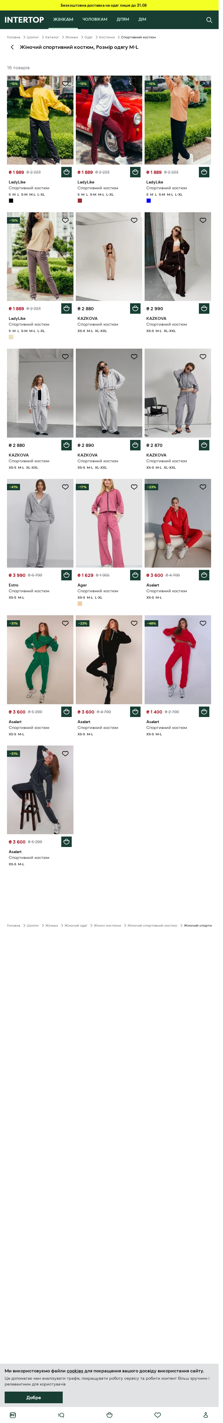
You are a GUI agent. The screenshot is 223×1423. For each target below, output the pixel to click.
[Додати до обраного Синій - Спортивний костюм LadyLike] (203, 84)
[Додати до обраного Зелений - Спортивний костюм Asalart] (65, 623)
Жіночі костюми (107, 925)
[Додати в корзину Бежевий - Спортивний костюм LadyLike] (66, 308)
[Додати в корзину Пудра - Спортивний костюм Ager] (135, 575)
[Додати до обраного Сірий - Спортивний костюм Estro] (65, 487)
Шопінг (33, 37)
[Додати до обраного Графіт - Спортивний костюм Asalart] (65, 753)
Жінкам (71, 37)
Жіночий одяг (75, 925)
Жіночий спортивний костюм (152, 925)
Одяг (88, 37)
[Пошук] (209, 20)
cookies (75, 1370)
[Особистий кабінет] (206, 1415)
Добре (33, 1397)
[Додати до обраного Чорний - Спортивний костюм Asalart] (134, 623)
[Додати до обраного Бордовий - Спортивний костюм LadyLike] (134, 84)
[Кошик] (109, 1415)
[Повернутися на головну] (24, 20)
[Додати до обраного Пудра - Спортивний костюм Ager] (134, 487)
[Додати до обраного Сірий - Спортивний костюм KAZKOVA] (65, 357)
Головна (13, 37)
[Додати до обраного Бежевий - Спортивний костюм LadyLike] (65, 220)
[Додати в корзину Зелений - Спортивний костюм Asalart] (66, 712)
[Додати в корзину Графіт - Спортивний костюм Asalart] (66, 842)
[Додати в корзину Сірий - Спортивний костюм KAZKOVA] (66, 445)
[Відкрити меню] (61, 1415)
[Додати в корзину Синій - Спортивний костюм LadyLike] (204, 172)
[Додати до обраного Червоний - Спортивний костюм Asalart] (203, 487)
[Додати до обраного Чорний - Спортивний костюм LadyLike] (65, 84)
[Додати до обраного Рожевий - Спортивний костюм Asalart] (203, 623)
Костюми (107, 37)
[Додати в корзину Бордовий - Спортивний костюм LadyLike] (135, 172)
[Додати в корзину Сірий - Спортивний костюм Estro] (66, 575)
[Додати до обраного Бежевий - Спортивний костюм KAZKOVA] (134, 220)
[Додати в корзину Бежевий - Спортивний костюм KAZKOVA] (135, 308)
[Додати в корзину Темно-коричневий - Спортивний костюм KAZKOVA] (204, 308)
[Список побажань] (157, 1415)
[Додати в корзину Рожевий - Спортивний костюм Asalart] (204, 712)
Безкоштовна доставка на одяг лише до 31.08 (104, 5)
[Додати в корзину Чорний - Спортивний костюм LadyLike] (66, 172)
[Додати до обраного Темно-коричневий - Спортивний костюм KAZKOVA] (203, 220)
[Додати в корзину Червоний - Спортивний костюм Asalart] (204, 575)
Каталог (52, 37)
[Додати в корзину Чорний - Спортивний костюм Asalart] (135, 712)
